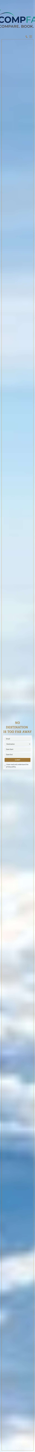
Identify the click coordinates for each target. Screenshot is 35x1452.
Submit (17, 760)
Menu (30, 35)
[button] (17, 1448)
